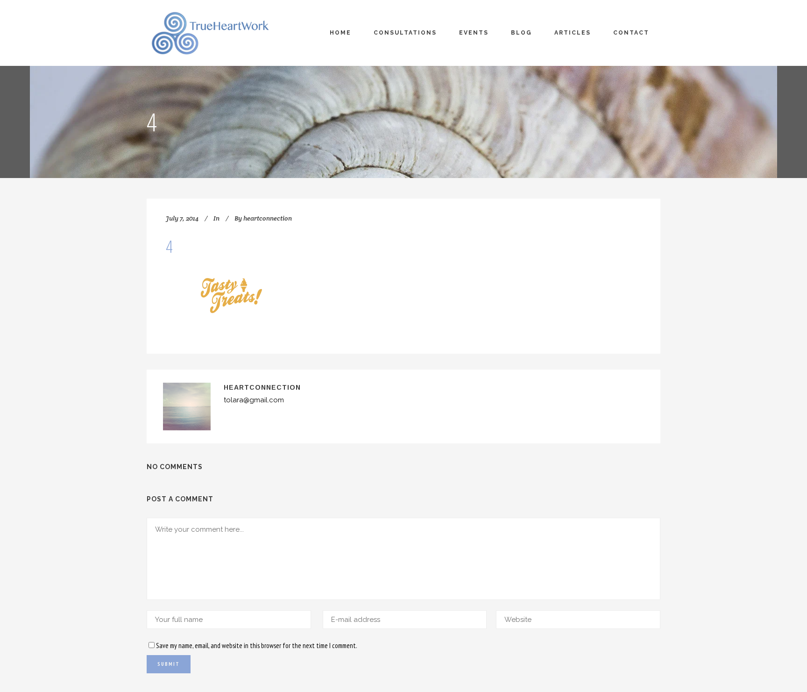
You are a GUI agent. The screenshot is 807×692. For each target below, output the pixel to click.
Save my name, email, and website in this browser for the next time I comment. (256, 645)
